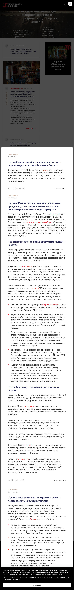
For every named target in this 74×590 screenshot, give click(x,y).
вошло (35, 288)
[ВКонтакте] (9, 188)
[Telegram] (20, 188)
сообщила (32, 519)
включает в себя (24, 266)
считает (44, 170)
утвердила (55, 214)
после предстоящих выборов (39, 222)
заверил (28, 445)
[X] (16, 188)
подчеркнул (29, 406)
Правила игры (13, 154)
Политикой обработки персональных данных (57, 577)
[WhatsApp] (23, 188)
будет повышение (50, 305)
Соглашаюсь (37, 585)
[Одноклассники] (12, 188)
